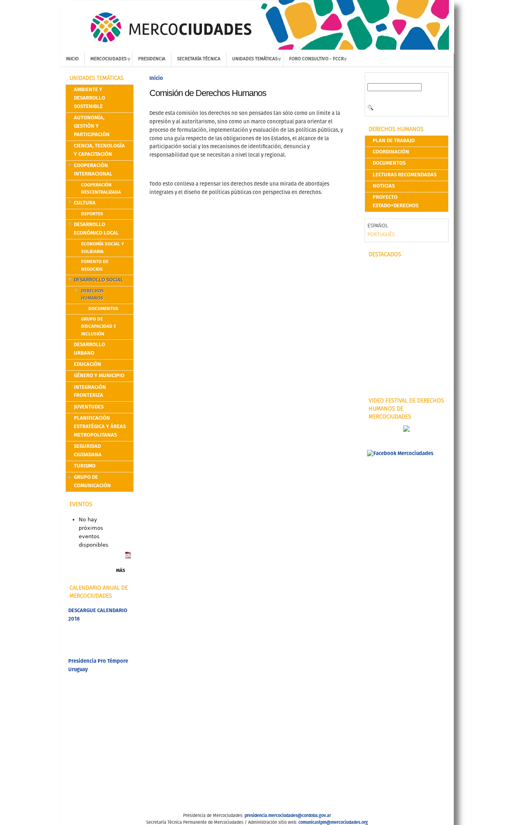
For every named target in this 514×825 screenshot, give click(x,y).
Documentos (103, 308)
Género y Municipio (99, 376)
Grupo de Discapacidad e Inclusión (98, 327)
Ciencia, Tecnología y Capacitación (99, 150)
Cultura (85, 203)
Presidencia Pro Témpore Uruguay (98, 665)
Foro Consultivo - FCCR (316, 59)
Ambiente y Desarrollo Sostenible (89, 98)
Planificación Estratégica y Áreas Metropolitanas (100, 426)
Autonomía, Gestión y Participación (92, 126)
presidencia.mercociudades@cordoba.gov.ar (288, 816)
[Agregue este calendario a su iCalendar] (128, 557)
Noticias (384, 186)
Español (377, 226)
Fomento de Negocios (94, 265)
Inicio (72, 59)
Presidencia (151, 59)
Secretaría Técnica (198, 59)
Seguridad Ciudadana (88, 450)
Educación (87, 364)
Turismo (85, 466)
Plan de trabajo (394, 141)
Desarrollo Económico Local (96, 229)
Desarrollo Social (98, 280)
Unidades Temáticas (254, 59)
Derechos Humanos (92, 295)
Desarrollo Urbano (89, 349)
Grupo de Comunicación (92, 481)
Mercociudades (108, 59)
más (120, 570)
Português (381, 234)
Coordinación (391, 152)
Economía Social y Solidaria (102, 248)
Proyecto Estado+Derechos (395, 201)
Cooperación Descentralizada (101, 189)
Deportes (92, 214)
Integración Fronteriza (90, 391)
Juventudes (89, 407)
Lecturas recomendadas (404, 175)
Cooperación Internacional (93, 169)
